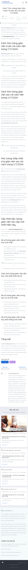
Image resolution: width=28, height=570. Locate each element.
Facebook (5, 362)
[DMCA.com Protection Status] (9, 562)
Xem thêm (4, 445)
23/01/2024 (11, 18)
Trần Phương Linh (13, 373)
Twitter (13, 362)
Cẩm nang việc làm (14, 433)
